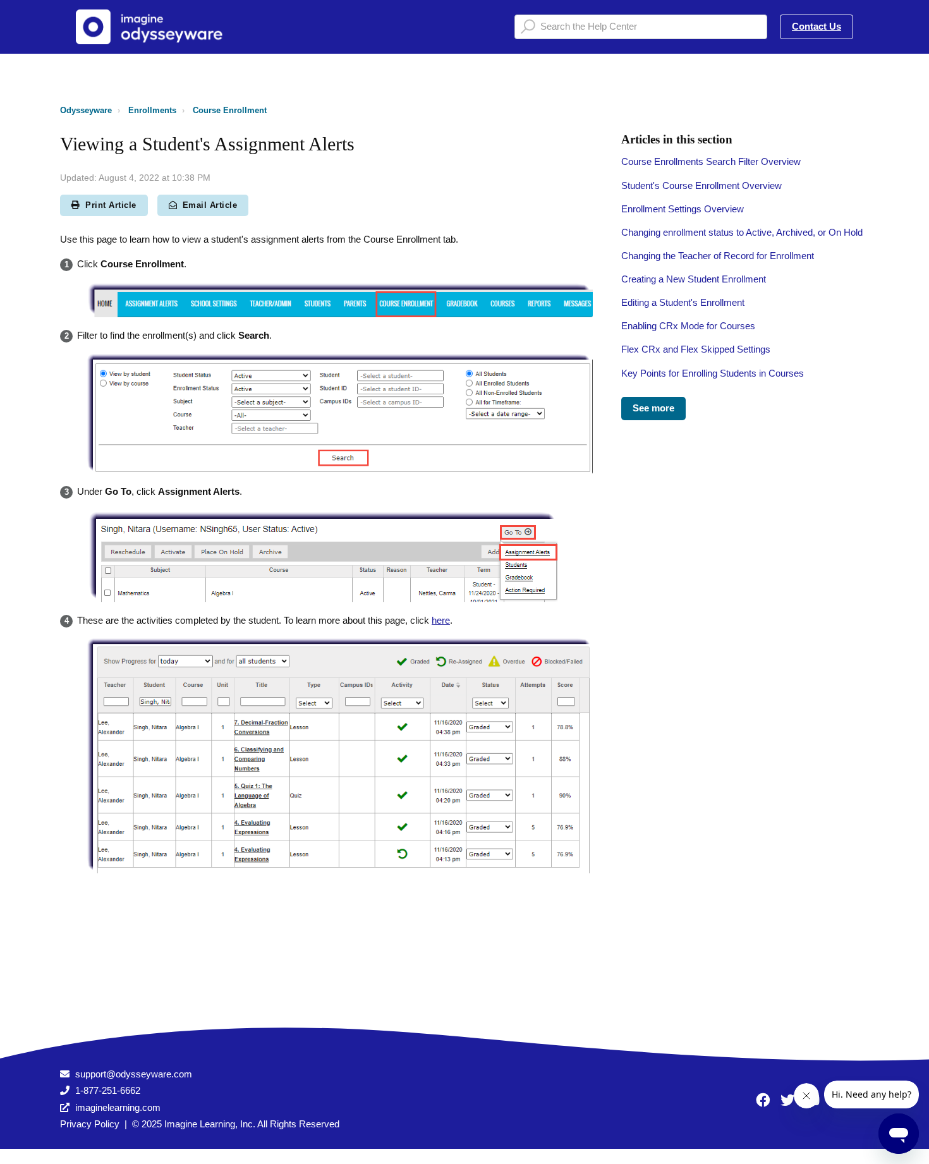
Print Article (111, 205)
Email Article (210, 205)
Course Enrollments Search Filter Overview (711, 161)
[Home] (154, 26)
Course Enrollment (230, 110)
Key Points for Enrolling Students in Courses (712, 373)
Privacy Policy (89, 1124)
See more (653, 408)
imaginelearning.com (118, 1107)
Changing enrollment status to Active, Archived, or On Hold (742, 232)
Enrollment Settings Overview (682, 208)
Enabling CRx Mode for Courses (688, 325)
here (441, 620)
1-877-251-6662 (107, 1090)
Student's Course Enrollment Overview (701, 185)
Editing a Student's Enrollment (682, 302)
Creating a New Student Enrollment (693, 279)
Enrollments (152, 110)
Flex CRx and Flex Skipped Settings (695, 349)
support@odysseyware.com (133, 1074)
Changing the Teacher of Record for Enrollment (717, 255)
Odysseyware (86, 110)
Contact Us (816, 26)
